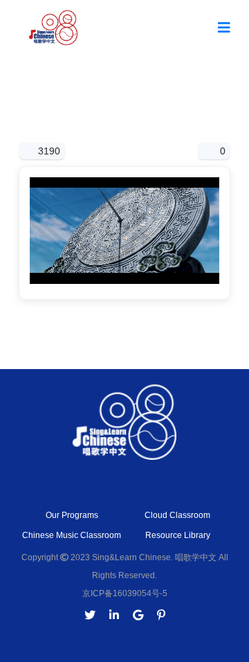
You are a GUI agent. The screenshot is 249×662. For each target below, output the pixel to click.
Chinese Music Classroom (71, 535)
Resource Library (177, 535)
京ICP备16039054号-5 (124, 593)
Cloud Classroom (177, 515)
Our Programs (72, 515)
